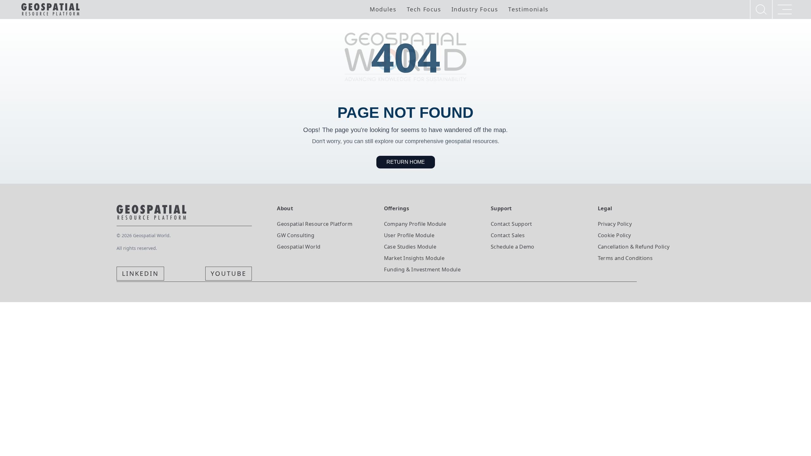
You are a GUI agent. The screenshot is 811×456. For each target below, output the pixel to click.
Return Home (405, 162)
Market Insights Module (414, 258)
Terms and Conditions (625, 258)
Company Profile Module (415, 223)
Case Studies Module (410, 246)
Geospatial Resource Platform (314, 223)
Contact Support (511, 223)
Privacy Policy (615, 223)
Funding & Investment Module (422, 269)
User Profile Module (409, 235)
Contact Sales (508, 235)
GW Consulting (295, 235)
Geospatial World (298, 246)
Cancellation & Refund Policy (634, 246)
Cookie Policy (614, 235)
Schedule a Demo (512, 246)
